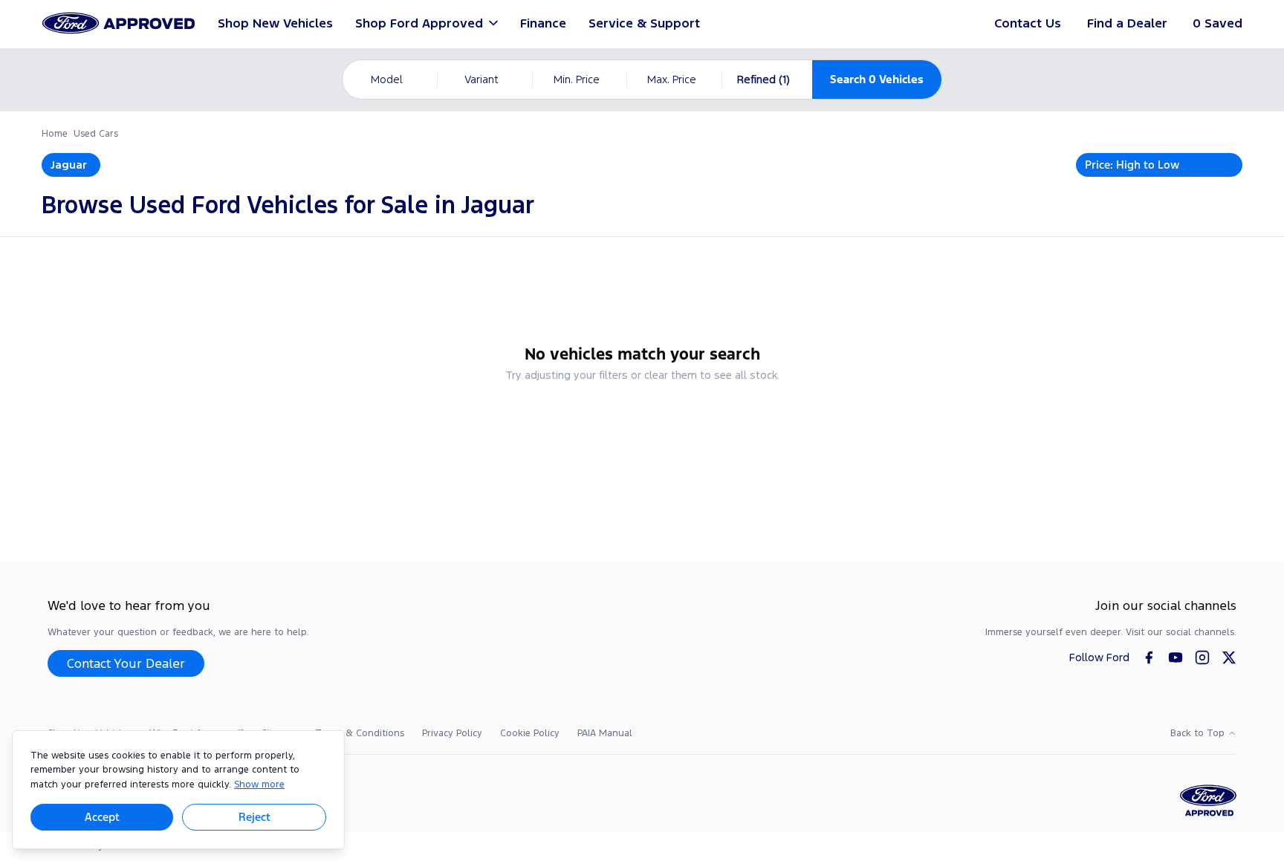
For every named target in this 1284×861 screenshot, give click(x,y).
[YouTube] (1175, 657)
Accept (102, 817)
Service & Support (644, 23)
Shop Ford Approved (419, 23)
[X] (1229, 657)
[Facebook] (1148, 657)
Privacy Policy (452, 733)
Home (55, 133)
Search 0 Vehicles (877, 79)
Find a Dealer (1127, 23)
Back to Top (1197, 733)
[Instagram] (1202, 657)
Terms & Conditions (359, 733)
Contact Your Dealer (126, 663)
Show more (259, 784)
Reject (254, 817)
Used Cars (96, 133)
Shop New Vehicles (275, 23)
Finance (543, 23)
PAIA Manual (604, 733)
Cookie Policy (530, 733)
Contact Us (1027, 23)
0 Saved (1217, 23)
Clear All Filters (642, 415)
